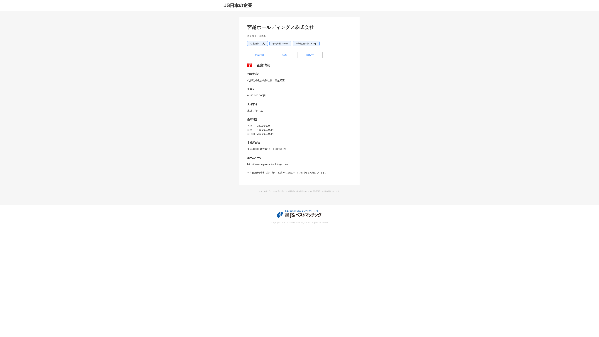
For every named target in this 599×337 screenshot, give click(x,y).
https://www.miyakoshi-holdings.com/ (267, 164)
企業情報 (260, 55)
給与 (284, 55)
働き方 (310, 55)
